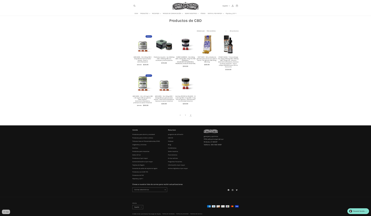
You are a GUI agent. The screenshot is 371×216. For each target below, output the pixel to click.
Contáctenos (172, 148)
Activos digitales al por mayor (178, 168)
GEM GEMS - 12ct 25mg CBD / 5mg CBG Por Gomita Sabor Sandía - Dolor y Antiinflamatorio (143, 59)
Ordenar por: (201, 31)
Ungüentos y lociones (139, 144)
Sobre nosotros (173, 151)
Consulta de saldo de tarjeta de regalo (144, 168)
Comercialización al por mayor (142, 161)
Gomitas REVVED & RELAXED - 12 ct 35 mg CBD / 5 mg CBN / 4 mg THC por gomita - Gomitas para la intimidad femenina (185, 98)
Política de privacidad (182, 213)
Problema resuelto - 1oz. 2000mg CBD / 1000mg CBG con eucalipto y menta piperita (164, 58)
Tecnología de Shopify (155, 213)
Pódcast (170, 141)
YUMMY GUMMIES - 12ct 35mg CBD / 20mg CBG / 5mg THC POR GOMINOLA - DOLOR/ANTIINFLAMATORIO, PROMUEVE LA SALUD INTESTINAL (185, 60)
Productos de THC (138, 175)
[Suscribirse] (165, 190)
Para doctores (172, 155)
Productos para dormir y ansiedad (143, 134)
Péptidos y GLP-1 (137, 178)
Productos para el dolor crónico (142, 138)
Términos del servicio (196, 213)
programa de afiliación (175, 134)
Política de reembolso (169, 213)
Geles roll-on (136, 155)
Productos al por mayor (140, 158)
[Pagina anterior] (180, 115)
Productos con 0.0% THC (140, 172)
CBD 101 (170, 138)
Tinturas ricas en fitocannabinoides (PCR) (146, 141)
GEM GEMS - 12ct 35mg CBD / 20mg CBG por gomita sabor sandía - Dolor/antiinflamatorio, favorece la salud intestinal (164, 98)
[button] (134, 6)
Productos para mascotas (140, 151)
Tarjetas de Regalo (138, 165)
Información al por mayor (176, 165)
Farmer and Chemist (142, 213)
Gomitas (135, 148)
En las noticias (173, 158)
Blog (169, 144)
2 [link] (190, 115)
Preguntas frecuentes (175, 161)
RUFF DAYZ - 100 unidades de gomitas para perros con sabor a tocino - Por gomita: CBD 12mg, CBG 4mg (207, 59)
